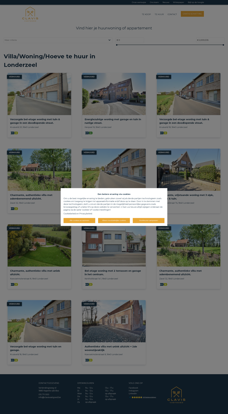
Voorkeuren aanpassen (148, 220)
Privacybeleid (85, 214)
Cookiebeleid (70, 214)
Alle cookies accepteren (79, 220)
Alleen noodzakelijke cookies (114, 220)
